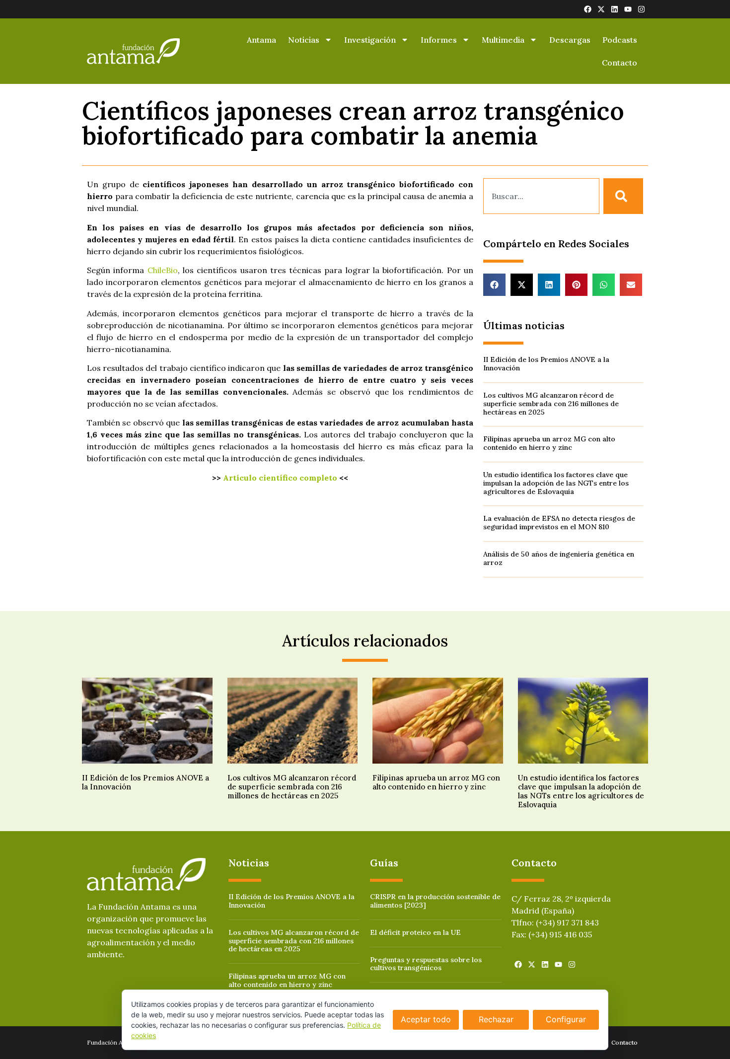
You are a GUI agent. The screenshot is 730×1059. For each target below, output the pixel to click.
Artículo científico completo (280, 478)
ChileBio (162, 270)
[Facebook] (587, 9)
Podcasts (619, 40)
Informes (439, 40)
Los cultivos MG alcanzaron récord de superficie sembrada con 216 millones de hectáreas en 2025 (551, 404)
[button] (494, 285)
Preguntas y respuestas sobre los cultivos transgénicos (426, 964)
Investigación (370, 40)
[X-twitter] (601, 9)
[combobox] (541, 196)
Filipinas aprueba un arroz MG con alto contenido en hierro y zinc (549, 443)
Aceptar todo (426, 1019)
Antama (261, 40)
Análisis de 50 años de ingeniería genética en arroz (558, 558)
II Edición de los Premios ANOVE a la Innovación (546, 363)
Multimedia (503, 40)
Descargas (569, 40)
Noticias (303, 40)
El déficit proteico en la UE (415, 932)
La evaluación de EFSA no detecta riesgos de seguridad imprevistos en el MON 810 (559, 522)
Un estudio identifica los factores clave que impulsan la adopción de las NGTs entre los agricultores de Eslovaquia (556, 483)
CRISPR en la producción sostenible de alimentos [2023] (435, 901)
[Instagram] (641, 9)
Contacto (619, 63)
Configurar (566, 1019)
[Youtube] (628, 9)
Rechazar (496, 1019)
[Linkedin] (614, 9)
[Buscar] (623, 196)
